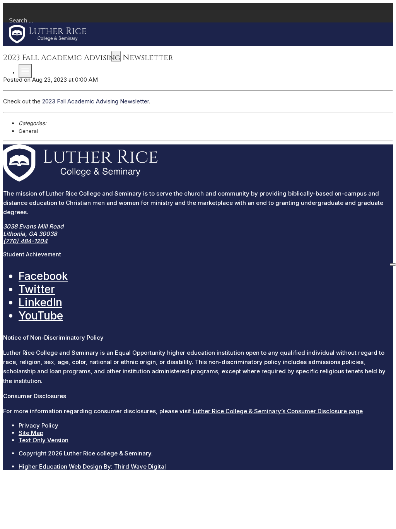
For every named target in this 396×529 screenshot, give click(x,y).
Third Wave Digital (140, 466)
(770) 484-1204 (25, 241)
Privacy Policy (38, 425)
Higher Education (43, 466)
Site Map (31, 432)
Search (13, 7)
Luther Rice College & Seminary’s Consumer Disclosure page (278, 411)
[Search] (393, 264)
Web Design (85, 466)
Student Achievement (32, 254)
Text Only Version (43, 440)
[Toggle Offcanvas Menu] (25, 71)
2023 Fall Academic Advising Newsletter (95, 101)
